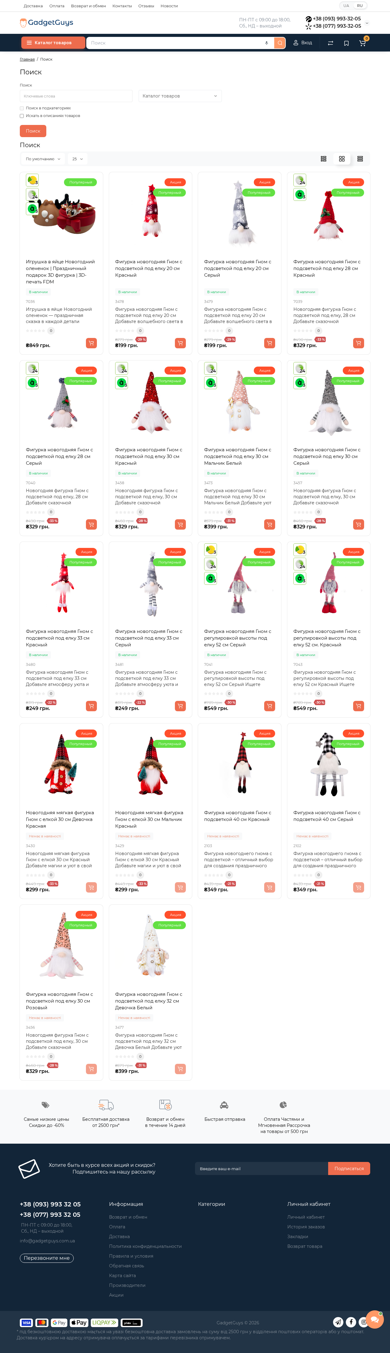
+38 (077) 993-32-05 (337, 26)
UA (346, 5)
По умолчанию (40, 159)
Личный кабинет (306, 1217)
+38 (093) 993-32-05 (337, 19)
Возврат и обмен (88, 5)
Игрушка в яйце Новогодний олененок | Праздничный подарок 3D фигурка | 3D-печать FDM (60, 272)
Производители (127, 1285)
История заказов (306, 1227)
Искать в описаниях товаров (53, 115)
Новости (169, 5)
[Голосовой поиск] (266, 43)
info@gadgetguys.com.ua (47, 1241)
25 (75, 159)
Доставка (33, 5)
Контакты (122, 5)
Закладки (297, 1236)
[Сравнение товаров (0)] (331, 42)
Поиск (26, 85)
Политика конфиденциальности (145, 1246)
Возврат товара (304, 1246)
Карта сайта (122, 1275)
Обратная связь (126, 1266)
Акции (116, 1295)
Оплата (57, 5)
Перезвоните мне (47, 1258)
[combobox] (180, 43)
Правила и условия (131, 1256)
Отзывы (146, 5)
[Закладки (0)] (346, 42)
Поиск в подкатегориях (48, 108)
